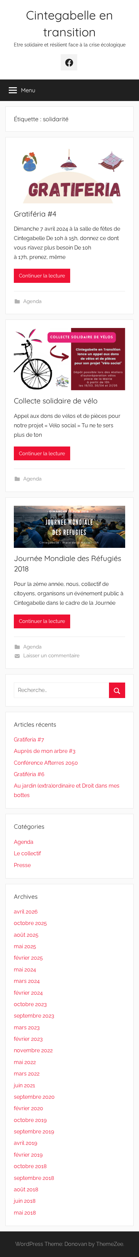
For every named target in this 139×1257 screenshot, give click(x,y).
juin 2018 (24, 1201)
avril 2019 (25, 1143)
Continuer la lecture (42, 276)
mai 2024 (25, 969)
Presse (22, 865)
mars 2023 (27, 1027)
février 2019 (28, 1155)
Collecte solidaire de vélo (56, 400)
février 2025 (28, 958)
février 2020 (28, 1108)
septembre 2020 (34, 1097)
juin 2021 (24, 1085)
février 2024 (28, 993)
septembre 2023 (34, 1016)
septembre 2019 (34, 1131)
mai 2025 (25, 946)
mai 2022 (25, 1062)
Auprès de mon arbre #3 (45, 751)
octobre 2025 (30, 923)
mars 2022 (26, 1073)
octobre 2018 (30, 1166)
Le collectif (27, 853)
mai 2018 (25, 1213)
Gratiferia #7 (29, 739)
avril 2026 (26, 911)
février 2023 (28, 1039)
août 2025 (26, 935)
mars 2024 (27, 981)
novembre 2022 (33, 1050)
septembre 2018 (34, 1178)
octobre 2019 (30, 1120)
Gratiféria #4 (35, 214)
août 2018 (26, 1189)
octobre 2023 (30, 1004)
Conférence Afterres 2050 (46, 763)
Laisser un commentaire (51, 656)
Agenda (32, 301)
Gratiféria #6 (29, 774)
